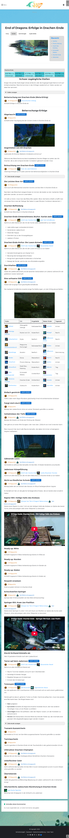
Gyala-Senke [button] (32, 33)
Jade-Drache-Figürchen (14, 790)
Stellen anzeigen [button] (12, 92)
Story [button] (7, 33)
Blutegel (49, 332)
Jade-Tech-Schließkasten (47, 220)
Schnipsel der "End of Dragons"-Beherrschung (34, 501)
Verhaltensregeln (20, 832)
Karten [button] (14, 33)
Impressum (29, 832)
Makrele (49, 367)
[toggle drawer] (67, 4)
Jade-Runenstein (25, 687)
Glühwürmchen (47, 375)
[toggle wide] (67, 2)
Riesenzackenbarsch (11, 347)
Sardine (49, 345)
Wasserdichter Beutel (46, 246)
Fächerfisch (12, 362)
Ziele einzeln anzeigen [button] (13, 176)
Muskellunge (12, 352)
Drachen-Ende (57, 54)
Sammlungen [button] (22, 33)
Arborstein (56, 57)
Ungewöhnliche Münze (41, 687)
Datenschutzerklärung (39, 832)
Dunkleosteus (12, 385)
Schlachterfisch (13, 339)
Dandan (11, 357)
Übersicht (55, 38)
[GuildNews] (34, 4)
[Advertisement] (34, 17)
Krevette (49, 326)
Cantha (55, 41)
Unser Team (50, 832)
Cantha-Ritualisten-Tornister (48, 473)
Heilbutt (11, 326)
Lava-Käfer (50, 385)
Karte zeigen (21, 114)
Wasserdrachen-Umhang (29, 100)
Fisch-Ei (49, 357)
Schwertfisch (12, 367)
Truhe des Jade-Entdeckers (29, 169)
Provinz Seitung (57, 43)
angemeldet (13, 808)
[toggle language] (67, 836)
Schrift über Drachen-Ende (28, 220)
